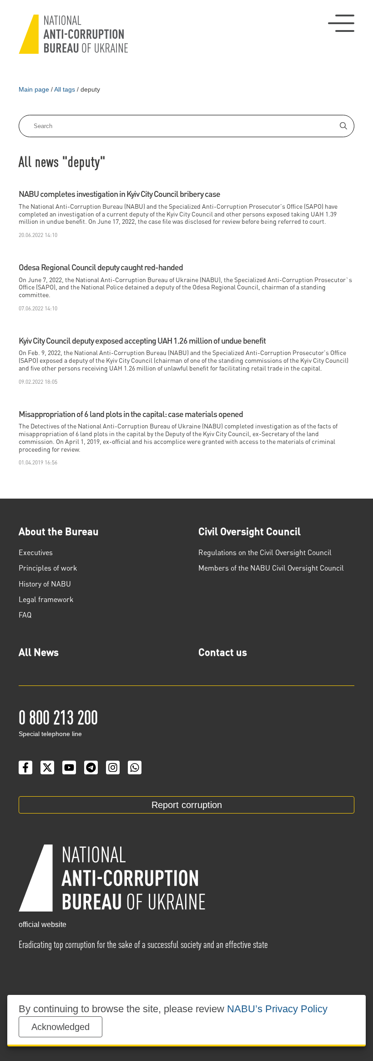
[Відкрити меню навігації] (341, 23)
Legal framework (46, 599)
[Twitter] (47, 767)
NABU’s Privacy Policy (277, 1009)
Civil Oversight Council (249, 531)
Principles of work (48, 567)
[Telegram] (91, 767)
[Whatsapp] (134, 767)
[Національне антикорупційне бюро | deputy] (73, 34)
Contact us (222, 651)
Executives (36, 552)
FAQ (25, 614)
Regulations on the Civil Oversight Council (265, 552)
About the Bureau (59, 531)
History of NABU (45, 583)
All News (39, 651)
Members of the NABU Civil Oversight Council (271, 567)
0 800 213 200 (58, 716)
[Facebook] (25, 767)
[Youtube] (69, 767)
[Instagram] (113, 767)
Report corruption (186, 805)
